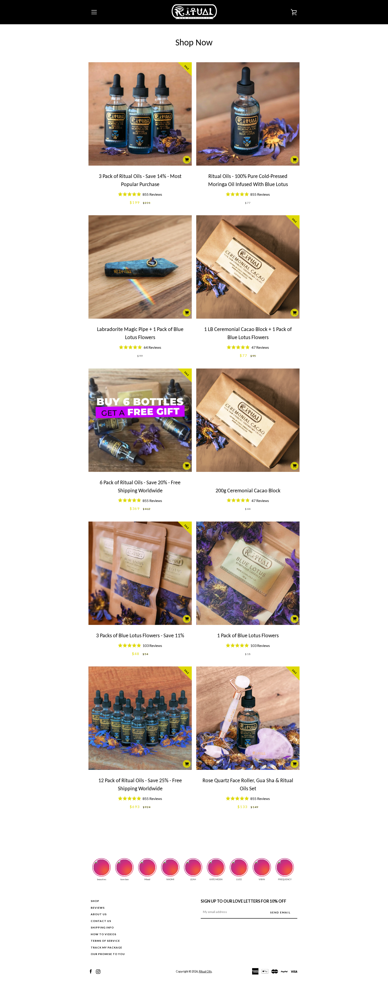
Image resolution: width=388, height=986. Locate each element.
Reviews (98, 907)
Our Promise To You (108, 954)
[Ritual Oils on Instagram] (98, 971)
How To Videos (103, 934)
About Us (99, 914)
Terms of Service (105, 940)
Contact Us (101, 921)
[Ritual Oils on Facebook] (90, 971)
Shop (95, 901)
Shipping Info (102, 927)
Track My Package (106, 947)
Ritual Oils (205, 971)
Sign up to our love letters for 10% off (243, 901)
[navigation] (94, 12)
